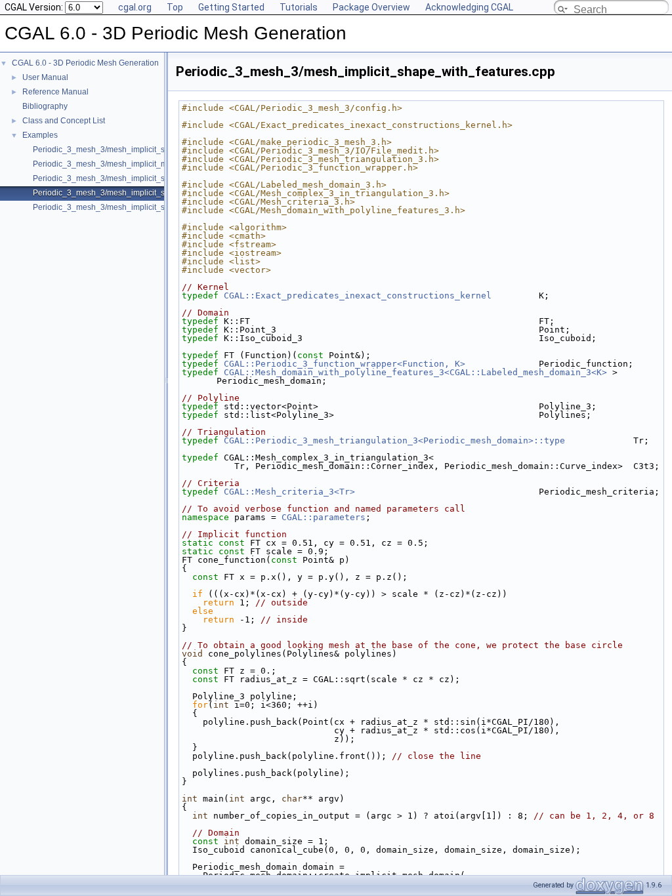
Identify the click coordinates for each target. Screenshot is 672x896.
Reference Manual (55, 91)
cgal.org (135, 7)
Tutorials (299, 7)
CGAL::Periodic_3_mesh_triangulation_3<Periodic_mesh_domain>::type (394, 440)
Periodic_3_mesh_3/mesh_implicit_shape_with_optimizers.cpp (146, 178)
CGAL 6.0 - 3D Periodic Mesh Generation (85, 63)
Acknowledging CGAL (469, 7)
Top (175, 7)
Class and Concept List (63, 120)
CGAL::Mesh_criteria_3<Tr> (289, 492)
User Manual (45, 77)
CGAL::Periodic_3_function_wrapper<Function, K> (344, 364)
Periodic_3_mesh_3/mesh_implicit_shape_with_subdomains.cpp (149, 207)
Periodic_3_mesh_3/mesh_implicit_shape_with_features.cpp (142, 192)
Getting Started (231, 7)
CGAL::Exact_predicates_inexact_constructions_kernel (358, 295)
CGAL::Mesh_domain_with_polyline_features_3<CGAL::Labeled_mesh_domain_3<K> (415, 372)
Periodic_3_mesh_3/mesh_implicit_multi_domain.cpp (128, 164)
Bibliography (45, 106)
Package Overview (371, 7)
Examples (40, 135)
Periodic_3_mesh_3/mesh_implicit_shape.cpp (115, 149)
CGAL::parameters (324, 517)
